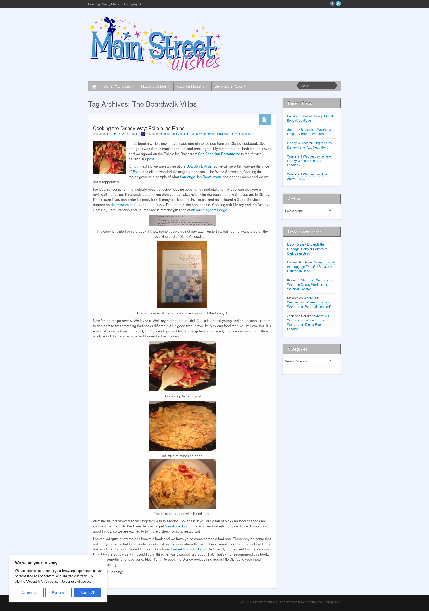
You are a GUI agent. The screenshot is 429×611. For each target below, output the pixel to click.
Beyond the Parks (229, 86)
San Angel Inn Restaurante (219, 153)
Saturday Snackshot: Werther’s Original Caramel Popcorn (309, 131)
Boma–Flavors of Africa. (188, 548)
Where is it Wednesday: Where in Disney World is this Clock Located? (310, 160)
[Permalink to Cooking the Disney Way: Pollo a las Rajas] (109, 157)
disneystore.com (124, 204)
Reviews (222, 134)
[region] (58, 578)
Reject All (58, 592)
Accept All (88, 592)
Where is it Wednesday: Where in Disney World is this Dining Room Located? (308, 322)
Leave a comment (242, 134)
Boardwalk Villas (199, 166)
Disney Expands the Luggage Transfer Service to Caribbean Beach (307, 248)
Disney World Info (117, 86)
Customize (29, 592)
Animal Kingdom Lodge (209, 209)
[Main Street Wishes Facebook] (332, 3)
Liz (138, 134)
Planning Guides (154, 86)
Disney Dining (179, 134)
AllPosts (164, 134)
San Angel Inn (176, 525)
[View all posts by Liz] (143, 134)
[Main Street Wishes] (156, 43)
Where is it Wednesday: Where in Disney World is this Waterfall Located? (310, 284)
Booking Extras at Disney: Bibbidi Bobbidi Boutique (310, 118)
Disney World (198, 134)
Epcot (211, 134)
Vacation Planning (191, 86)
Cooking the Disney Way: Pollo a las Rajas (139, 127)
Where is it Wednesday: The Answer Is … (307, 176)
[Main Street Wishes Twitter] (338, 3)
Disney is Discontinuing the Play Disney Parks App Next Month (309, 145)
